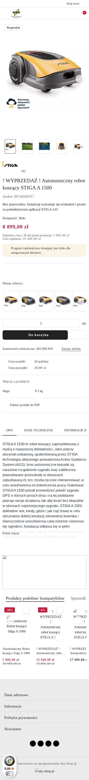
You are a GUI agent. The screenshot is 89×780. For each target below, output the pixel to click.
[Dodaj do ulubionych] (78, 335)
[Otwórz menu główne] (5, 13)
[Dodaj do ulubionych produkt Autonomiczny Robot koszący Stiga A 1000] (26, 610)
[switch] (9, 773)
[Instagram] (41, 744)
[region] (44, 301)
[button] (80, 78)
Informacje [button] (12, 706)
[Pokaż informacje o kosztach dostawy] (49, 367)
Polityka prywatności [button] (20, 717)
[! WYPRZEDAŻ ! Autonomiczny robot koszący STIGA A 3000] (28, 301)
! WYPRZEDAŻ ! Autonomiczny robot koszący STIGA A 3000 (49, 651)
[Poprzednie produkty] (11, 620)
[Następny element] (81, 301)
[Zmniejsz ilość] (6, 323)
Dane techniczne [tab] (38, 430)
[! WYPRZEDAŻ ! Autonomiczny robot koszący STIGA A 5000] (63, 301)
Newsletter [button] (12, 729)
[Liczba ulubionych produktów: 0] (72, 13)
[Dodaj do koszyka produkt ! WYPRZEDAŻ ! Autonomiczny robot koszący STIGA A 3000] (59, 638)
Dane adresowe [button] (16, 695)
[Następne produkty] (78, 620)
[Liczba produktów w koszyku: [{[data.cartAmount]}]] (81, 13)
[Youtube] (48, 744)
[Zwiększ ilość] (76, 323)
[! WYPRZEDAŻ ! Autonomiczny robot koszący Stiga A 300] (11, 301)
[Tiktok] (56, 744)
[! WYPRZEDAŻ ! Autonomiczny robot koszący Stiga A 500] (45, 301)
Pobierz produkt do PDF (25, 405)
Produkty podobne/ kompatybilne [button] (35, 598)
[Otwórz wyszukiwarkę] (63, 13)
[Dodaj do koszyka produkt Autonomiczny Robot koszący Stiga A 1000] (25, 638)
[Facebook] (33, 744)
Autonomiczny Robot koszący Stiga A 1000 (16, 651)
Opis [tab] (9, 430)
